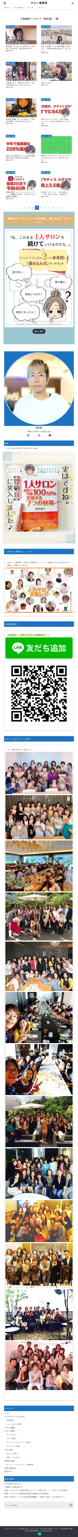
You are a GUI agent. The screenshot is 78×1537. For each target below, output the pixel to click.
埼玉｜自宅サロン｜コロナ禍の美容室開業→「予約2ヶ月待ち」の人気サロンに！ (35, 1497)
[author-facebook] (28, 435)
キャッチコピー (12, 1434)
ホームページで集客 (13, 1446)
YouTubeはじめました (13, 1483)
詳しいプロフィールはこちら (40, 431)
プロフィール (41, 7)
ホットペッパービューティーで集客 (18, 1442)
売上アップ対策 (12, 1453)
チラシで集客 (11, 1438)
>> (61, 207)
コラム (7, 1413)
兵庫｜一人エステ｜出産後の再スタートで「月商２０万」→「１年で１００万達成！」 (37, 1490)
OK (40, 1534)
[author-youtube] (50, 435)
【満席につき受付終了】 (14, 1487)
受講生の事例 (10, 1461)
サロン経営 (9, 1450)
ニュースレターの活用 (14, 1424)
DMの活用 (10, 1420)
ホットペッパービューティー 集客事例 (20, 1464)
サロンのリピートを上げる (15, 1416)
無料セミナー (7, 7)
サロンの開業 (10, 1427)
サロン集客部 (39, 3)
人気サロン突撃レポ (19, 7)
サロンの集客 (10, 1431)
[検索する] (71, 1505)
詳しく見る (39, 331)
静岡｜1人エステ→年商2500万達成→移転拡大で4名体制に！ (28, 1493)
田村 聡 (39, 427)
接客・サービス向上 (13, 1457)
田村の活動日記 (10, 1468)
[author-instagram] (39, 435)
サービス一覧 (30, 7)
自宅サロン (9, 1471)
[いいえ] (75, 1532)
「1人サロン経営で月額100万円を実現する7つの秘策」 (22, 448)
